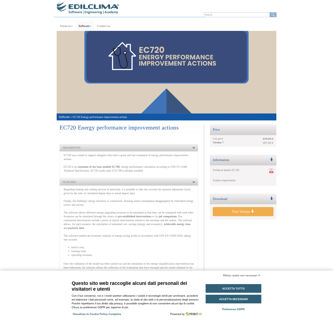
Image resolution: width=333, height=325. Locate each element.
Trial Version (241, 211)
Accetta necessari (233, 299)
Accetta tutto (233, 288)
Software (83, 26)
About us (65, 26)
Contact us (103, 26)
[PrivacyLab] (193, 314)
